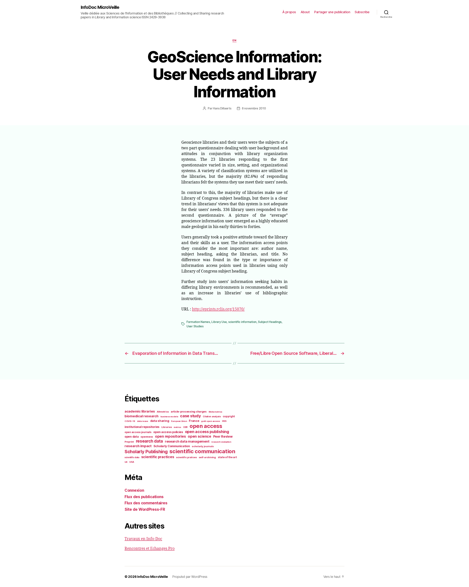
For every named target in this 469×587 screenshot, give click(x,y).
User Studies (195, 326)
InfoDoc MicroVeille (100, 7)
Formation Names (198, 322)
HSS (224, 421)
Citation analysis (212, 416)
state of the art (227, 457)
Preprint (129, 441)
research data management (187, 441)
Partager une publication (332, 12)
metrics (177, 427)
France (194, 421)
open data (132, 436)
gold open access (210, 421)
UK (126, 462)
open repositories (170, 436)
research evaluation (221, 442)
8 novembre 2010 (254, 108)
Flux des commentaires (146, 503)
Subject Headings (270, 322)
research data (149, 441)
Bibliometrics (215, 412)
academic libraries (140, 411)
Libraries (166, 427)
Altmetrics (163, 411)
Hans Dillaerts (222, 108)
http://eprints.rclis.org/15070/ (218, 309)
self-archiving (207, 457)
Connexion (134, 490)
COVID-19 (130, 421)
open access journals (138, 432)
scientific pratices (186, 457)
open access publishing (207, 431)
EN (234, 40)
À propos (289, 12)
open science (199, 436)
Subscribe (362, 12)
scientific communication (202, 451)
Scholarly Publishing (146, 451)
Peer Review (223, 436)
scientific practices (157, 457)
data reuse (142, 421)
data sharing (159, 421)
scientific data (132, 457)
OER (185, 427)
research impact (138, 446)
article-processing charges (189, 411)
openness (147, 436)
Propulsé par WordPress (189, 577)
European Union (179, 421)
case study (190, 415)
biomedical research (141, 416)
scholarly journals (203, 446)
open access (206, 426)
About (305, 12)
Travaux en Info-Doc (143, 538)
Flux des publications (144, 496)
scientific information (242, 322)
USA (131, 462)
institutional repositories (142, 427)
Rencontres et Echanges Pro (150, 548)
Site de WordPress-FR (145, 509)
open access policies (168, 432)
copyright (229, 416)
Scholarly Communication (172, 446)
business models (169, 416)
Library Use (219, 322)
